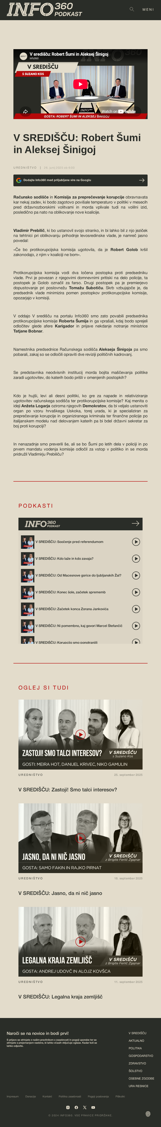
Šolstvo (135, 1071)
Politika (135, 1048)
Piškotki (120, 1096)
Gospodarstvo (141, 1056)
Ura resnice (138, 1086)
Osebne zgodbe (141, 1078)
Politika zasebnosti (70, 1096)
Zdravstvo (137, 1063)
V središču (137, 1033)
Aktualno (136, 1041)
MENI (148, 9)
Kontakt (47, 1096)
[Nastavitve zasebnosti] (148, 1114)
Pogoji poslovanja (98, 1096)
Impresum (13, 1096)
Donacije (30, 1096)
